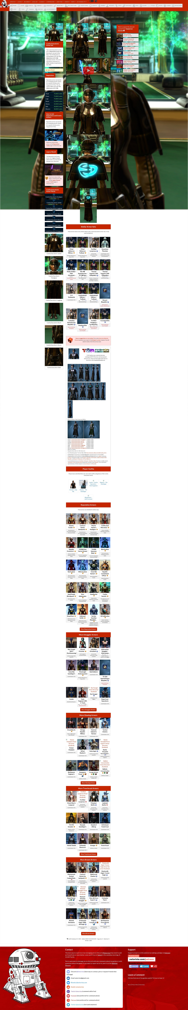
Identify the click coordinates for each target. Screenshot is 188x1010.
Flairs (145, 5)
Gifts (160, 5)
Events (67, 1)
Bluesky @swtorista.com (79, 982)
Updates (12, 1)
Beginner (27, 1)
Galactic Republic (87, 457)
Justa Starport (87, 463)
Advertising (142, 984)
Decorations (72, 5)
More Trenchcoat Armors (88, 854)
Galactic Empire (100, 457)
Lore (14, 9)
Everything (84, 5)
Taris (74, 462)
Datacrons (178, 5)
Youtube (73, 996)
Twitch (99, 955)
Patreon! (167, 953)
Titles (153, 5)
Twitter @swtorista (77, 1004)
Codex (169, 5)
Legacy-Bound (50, 70)
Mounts (111, 5)
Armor (39, 5)
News (14, 5)
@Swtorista (106, 953)
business (70, 457)
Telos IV (95, 461)
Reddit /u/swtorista (77, 987)
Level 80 (34, 1)
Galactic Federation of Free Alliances (82, 459)
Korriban (81, 461)
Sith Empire (93, 457)
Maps (73, 1)
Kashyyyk (86, 461)
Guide (22, 5)
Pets (120, 5)
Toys (22, 9)
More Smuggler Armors (88, 709)
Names (103, 5)
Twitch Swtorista (76, 991)
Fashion (49, 5)
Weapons (60, 5)
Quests (94, 5)
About (129, 984)
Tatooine (91, 461)
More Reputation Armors (88, 629)
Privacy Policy (135, 984)
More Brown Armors (88, 933)
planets (96, 462)
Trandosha (70, 462)
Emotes (40, 9)
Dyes (137, 5)
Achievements (51, 9)
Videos (30, 5)
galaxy (100, 456)
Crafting (59, 1)
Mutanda (94, 463)
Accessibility (81, 1)
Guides (20, 1)
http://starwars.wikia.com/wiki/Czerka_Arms (96, 452)
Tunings (31, 9)
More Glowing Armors (88, 783)
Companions (50, 1)
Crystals (128, 5)
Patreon (73, 1000)
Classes (41, 1)
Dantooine (79, 462)
